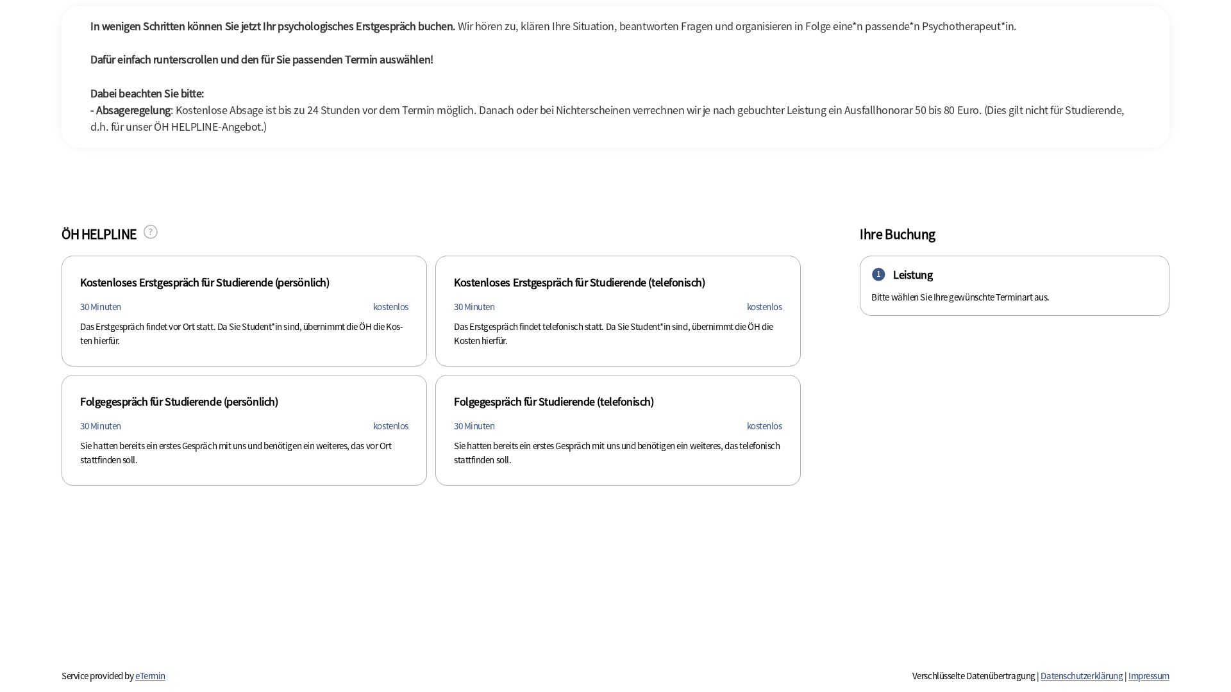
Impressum (1148, 676)
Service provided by (113, 676)
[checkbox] (244, 311)
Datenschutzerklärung (1082, 676)
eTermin (150, 676)
